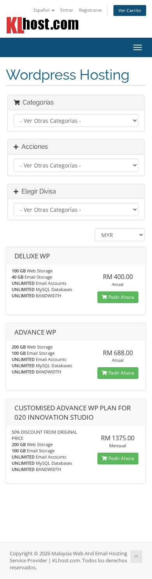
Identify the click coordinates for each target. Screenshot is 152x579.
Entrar (66, 10)
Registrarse (90, 10)
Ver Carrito (129, 10)
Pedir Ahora (120, 297)
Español (42, 10)
